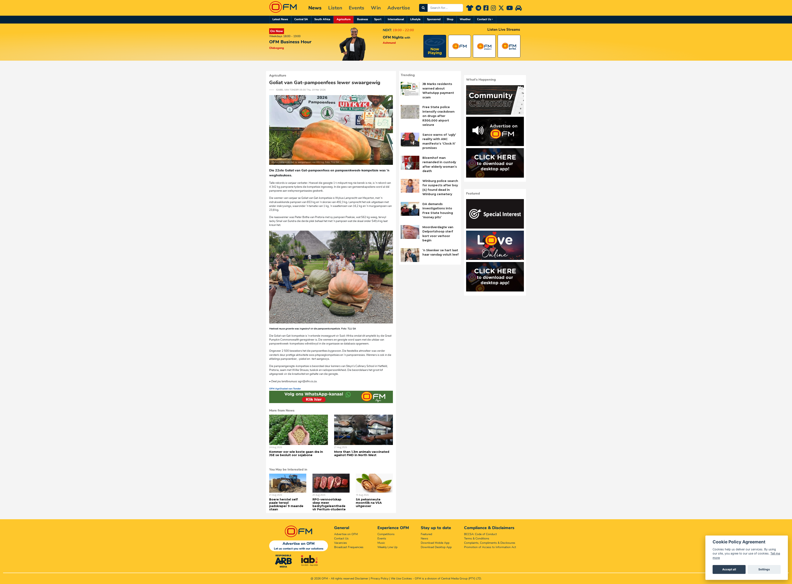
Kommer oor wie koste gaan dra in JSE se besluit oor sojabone (296, 453)
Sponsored (434, 19)
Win (376, 8)
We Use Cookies (401, 578)
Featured (426, 534)
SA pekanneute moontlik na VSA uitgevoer (369, 503)
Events (356, 8)
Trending (408, 75)
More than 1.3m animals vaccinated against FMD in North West (361, 453)
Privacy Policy (379, 578)
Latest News (280, 19)
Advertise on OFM (346, 534)
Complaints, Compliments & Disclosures (489, 543)
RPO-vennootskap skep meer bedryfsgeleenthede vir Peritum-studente (329, 504)
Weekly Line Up (387, 547)
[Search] (423, 8)
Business (362, 19)
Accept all (729, 569)
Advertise (398, 8)
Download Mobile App (435, 543)
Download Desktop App (436, 547)
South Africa (322, 19)
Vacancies (340, 543)
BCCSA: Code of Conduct (480, 534)
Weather (465, 19)
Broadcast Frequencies (348, 547)
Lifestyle (415, 19)
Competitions (386, 534)
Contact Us (484, 19)
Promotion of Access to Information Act (490, 547)
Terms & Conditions (476, 538)
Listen (335, 8)
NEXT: (387, 30)
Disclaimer (361, 578)
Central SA (301, 19)
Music (381, 543)
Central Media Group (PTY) (458, 578)
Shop (450, 19)
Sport (377, 19)
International (396, 19)
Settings (764, 569)
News (315, 8)
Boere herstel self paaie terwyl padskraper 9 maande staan (286, 504)
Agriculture (344, 19)
